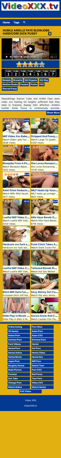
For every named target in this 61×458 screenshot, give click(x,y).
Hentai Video (38, 352)
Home (6, 22)
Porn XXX (37, 369)
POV (41, 84)
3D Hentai (13, 331)
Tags (16, 22)
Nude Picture (15, 369)
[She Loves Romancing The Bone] (44, 159)
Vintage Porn (15, 382)
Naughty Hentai (16, 365)
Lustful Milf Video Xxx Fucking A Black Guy (29, 217)
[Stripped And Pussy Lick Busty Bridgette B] (44, 132)
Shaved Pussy (9, 88)
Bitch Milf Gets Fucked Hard (20, 292)
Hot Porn (36, 348)
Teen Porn (37, 378)
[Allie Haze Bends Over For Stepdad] (44, 213)
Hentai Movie (15, 357)
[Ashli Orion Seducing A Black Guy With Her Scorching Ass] (16, 186)
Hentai (35, 344)
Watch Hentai (39, 387)
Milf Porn (36, 361)
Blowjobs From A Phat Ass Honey (23, 163)
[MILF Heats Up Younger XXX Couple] (44, 186)
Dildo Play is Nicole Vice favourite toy (26, 315)
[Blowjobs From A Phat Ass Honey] (16, 159)
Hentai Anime (15, 352)
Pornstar (12, 374)
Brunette (17, 80)
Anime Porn (14, 335)
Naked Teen (38, 365)
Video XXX (37, 382)
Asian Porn (37, 331)
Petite (34, 84)
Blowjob (6, 80)
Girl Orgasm (31, 80)
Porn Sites (37, 326)
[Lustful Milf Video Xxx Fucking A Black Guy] (16, 213)
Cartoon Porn (15, 339)
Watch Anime (15, 387)
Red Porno (37, 374)
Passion (24, 84)
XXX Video (25, 391)
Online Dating (15, 326)
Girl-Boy (44, 80)
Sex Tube (13, 378)
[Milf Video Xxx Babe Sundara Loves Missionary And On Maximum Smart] (16, 132)
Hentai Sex (37, 357)
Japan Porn (14, 361)
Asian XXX (37, 335)
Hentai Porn (14, 348)
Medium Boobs (10, 84)
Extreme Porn (39, 339)
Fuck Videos (14, 344)
